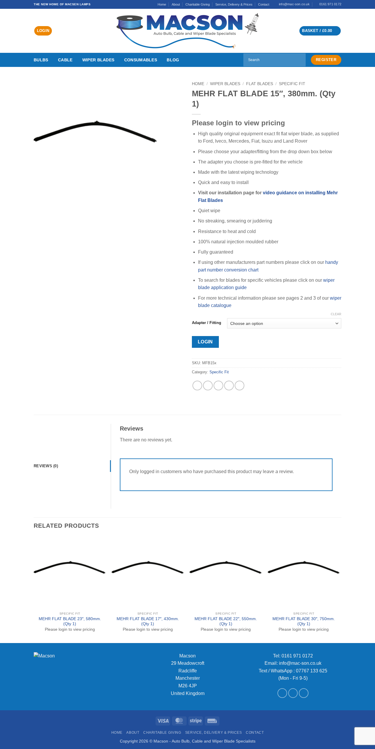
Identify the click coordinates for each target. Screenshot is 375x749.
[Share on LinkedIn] (239, 385)
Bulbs (41, 60)
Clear (336, 314)
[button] (43, 31)
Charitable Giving (197, 4)
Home (162, 4)
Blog (173, 60)
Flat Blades (259, 84)
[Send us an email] (293, 693)
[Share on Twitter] (208, 385)
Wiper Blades (98, 60)
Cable (65, 60)
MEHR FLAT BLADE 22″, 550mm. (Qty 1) (226, 621)
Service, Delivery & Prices (234, 4)
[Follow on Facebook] (282, 693)
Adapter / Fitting (206, 323)
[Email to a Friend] (218, 385)
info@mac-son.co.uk (300, 663)
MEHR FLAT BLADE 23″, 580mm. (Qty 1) (70, 621)
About (176, 4)
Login (205, 341)
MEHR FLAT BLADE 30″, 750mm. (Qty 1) (303, 621)
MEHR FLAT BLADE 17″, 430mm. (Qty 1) (148, 621)
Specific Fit (292, 84)
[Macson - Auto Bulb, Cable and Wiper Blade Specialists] (187, 31)
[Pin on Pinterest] (229, 385)
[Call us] (303, 693)
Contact (263, 4)
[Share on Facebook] (197, 385)
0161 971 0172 (297, 655)
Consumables (140, 60)
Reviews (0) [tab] (46, 466)
